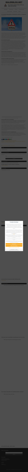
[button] (14, 246)
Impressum (16, 249)
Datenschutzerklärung (13, 233)
